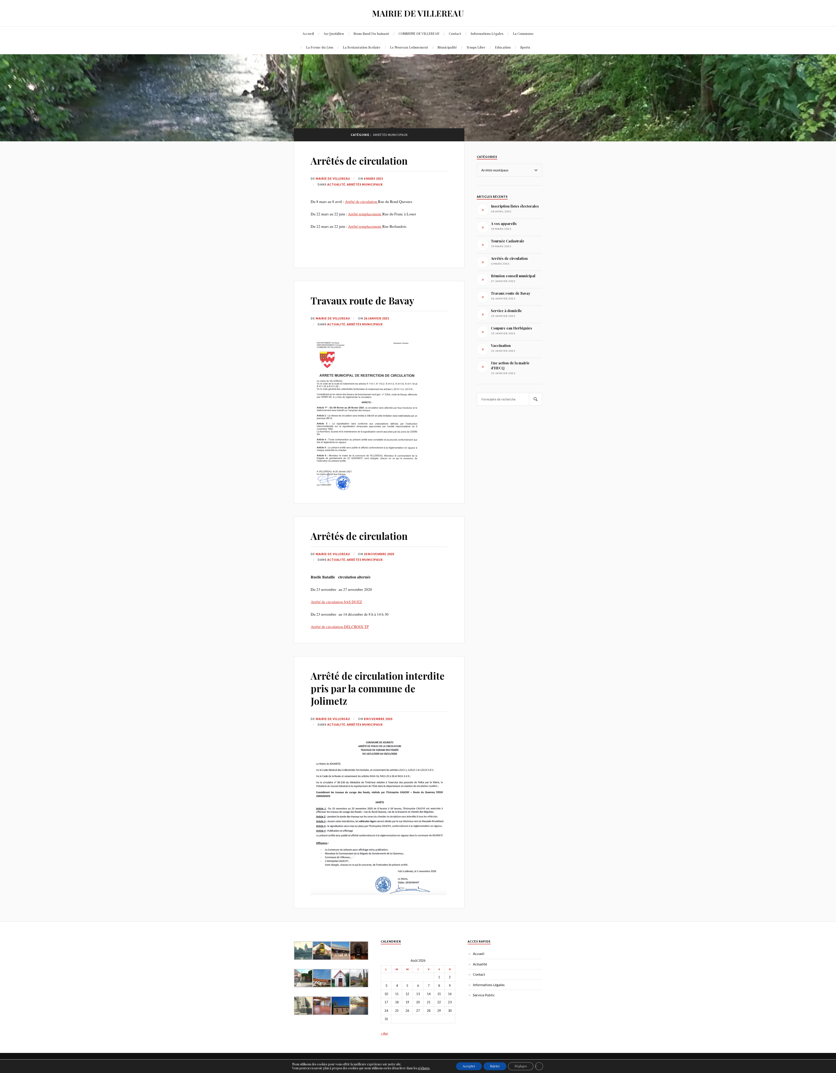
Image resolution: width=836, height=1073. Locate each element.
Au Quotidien (334, 33)
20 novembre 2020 (379, 554)
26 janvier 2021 (376, 318)
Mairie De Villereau (333, 178)
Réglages (521, 1066)
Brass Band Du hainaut (371, 33)
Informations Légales (487, 33)
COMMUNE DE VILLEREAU (419, 33)
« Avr (384, 1033)
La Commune (523, 33)
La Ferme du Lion (319, 47)
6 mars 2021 (373, 178)
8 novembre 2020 (378, 719)
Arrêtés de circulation (359, 160)
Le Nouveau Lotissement (409, 47)
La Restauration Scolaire (362, 47)
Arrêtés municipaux (365, 184)
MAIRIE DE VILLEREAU (418, 13)
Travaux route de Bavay (362, 300)
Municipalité (447, 47)
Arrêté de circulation (361, 201)
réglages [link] (424, 1068)
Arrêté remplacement (365, 213)
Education (503, 47)
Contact (455, 33)
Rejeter (495, 1066)
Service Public (484, 995)
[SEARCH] (535, 399)
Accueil (308, 33)
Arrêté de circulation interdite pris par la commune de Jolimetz (378, 688)
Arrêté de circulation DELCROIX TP (340, 626)
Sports (525, 47)
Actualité (336, 184)
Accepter (469, 1066)
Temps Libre (476, 47)
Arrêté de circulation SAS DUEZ (336, 601)
